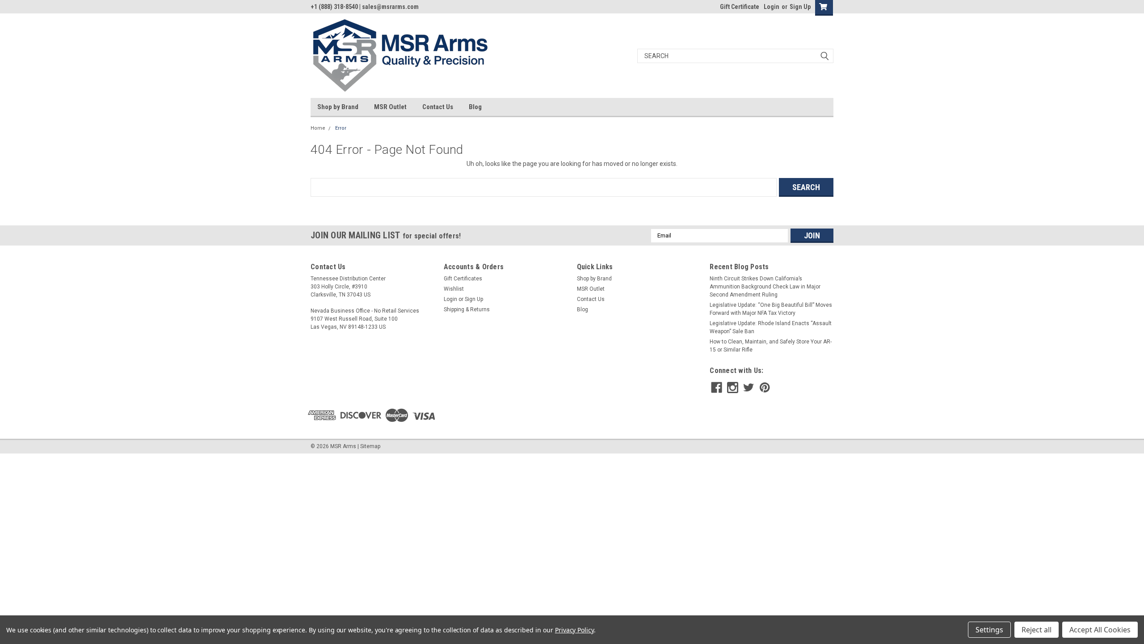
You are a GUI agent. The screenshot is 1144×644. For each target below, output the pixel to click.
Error (340, 128)
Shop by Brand (337, 107)
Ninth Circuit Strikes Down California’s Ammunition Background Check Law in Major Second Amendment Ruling (765, 286)
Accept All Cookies (1100, 630)
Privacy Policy (574, 630)
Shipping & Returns (467, 309)
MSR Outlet (390, 107)
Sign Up (800, 6)
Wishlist (454, 289)
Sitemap (370, 446)
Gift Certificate (739, 6)
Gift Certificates (463, 278)
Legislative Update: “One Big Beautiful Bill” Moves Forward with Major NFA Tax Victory (771, 309)
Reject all (1036, 630)
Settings (989, 630)
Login (771, 6)
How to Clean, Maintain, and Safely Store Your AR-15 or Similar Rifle (771, 346)
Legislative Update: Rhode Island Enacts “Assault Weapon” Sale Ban (771, 327)
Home (318, 128)
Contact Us (437, 107)
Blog (475, 107)
